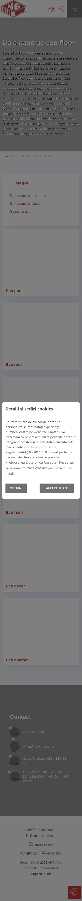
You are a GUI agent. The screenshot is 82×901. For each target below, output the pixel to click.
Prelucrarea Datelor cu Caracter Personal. (40, 462)
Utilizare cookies (34, 468)
